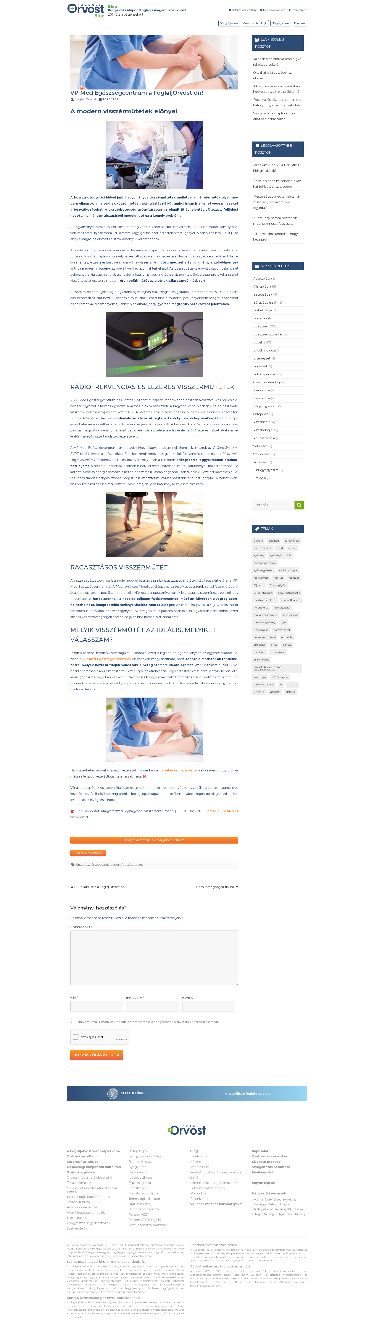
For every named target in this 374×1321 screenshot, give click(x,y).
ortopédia (286, 637)
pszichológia (278, 652)
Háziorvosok (138, 1172)
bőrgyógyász (291, 540)
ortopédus (260, 644)
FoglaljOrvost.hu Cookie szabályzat (216, 1172)
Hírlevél (196, 1162)
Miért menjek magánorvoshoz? (214, 1183)
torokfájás (289, 1199)
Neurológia (261, 398)
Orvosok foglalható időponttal (89, 1177)
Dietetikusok (76, 1218)
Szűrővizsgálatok (81, 1172)
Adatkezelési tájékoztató (147, 1225)
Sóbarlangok (138, 1188)
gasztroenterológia (289, 592)
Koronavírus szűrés (82, 1162)
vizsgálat (275, 691)
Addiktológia (262, 278)
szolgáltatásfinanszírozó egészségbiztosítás (268, 668)
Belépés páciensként (244, 9)
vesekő (298, 1209)
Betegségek (262, 294)
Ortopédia (260, 414)
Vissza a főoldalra (88, 853)
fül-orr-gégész (278, 585)
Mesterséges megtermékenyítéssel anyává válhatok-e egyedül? (276, 202)
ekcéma (257, 1199)
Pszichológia (262, 430)
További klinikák (78, 1202)
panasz (287, 644)
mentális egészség (264, 622)
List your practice (266, 1162)
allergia (258, 540)
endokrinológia (288, 570)
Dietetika (260, 318)
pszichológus (261, 659)
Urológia (259, 478)
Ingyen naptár (263, 1183)
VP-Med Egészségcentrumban (107, 659)
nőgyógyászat (282, 629)
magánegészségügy (265, 615)
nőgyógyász (261, 629)
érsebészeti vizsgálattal (179, 770)
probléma (259, 652)
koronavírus (261, 607)
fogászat (294, 577)
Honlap (188, 997)
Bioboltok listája (140, 1162)
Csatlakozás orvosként (271, 1156)
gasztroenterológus (265, 600)
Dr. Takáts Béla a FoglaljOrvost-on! (99, 887)
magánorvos (290, 615)
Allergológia (262, 286)
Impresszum (200, 1167)
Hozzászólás (81, 927)
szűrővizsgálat (280, 677)
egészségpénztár (264, 570)
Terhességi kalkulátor (144, 1199)
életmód (290, 691)
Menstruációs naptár (144, 1193)
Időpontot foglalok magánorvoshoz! (154, 840)
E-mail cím (135, 997)
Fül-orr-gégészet (266, 374)
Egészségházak (141, 1183)
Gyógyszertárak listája (145, 1156)
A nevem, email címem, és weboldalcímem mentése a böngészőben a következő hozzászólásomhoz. (148, 1021)
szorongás (260, 677)
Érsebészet (261, 358)
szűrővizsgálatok (264, 684)
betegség (273, 540)
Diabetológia (262, 310)
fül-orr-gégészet (263, 592)
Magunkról (198, 1193)
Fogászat (300, 23)
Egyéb (258, 342)
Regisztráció (299, 9)
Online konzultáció (82, 1156)
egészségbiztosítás (280, 555)
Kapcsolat (260, 1151)
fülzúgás (283, 1204)
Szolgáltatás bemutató (271, 1167)
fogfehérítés (273, 1199)
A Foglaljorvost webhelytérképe (93, 1151)
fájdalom (259, 585)
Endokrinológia (264, 350)
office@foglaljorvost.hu (252, 1094)
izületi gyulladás (262, 1209)
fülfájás (280, 1214)
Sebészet (260, 446)
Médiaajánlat (262, 1172)
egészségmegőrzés (265, 563)
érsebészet (99, 865)
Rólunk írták (199, 1199)
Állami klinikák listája (82, 1207)
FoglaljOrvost (85, 99)
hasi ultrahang (296, 1214)
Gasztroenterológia (255, 23)
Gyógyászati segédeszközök (88, 1223)
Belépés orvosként (274, 9)
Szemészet (262, 454)
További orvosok (79, 1183)
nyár (283, 622)
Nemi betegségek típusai (215, 887)
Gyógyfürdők (138, 1167)
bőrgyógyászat (262, 548)
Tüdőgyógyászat (266, 470)
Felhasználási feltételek (207, 1188)
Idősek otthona (140, 1177)
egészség (259, 555)
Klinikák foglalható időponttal (88, 1197)
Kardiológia (261, 390)
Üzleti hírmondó (202, 1156)
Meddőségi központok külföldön (94, 1167)
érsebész (83, 865)
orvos (138, 865)
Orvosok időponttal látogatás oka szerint (92, 1189)
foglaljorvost (261, 577)
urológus (259, 691)
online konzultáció (265, 637)
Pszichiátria (261, 422)
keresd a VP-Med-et (222, 811)
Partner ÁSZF (139, 1215)
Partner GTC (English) (145, 1220)
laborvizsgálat (282, 607)
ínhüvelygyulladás (264, 1204)
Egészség (260, 326)
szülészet (260, 462)
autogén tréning (263, 1214)
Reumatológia (264, 438)
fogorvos (278, 577)
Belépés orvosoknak (144, 1209)
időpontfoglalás (121, 865)
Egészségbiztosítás (268, 334)
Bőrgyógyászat (229, 23)
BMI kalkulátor (139, 1204)
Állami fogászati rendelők (86, 1213)
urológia (293, 684)
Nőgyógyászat (281, 23)
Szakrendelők (77, 1228)
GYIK (194, 1177)
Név (74, 997)
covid (280, 548)
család (292, 548)
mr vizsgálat (283, 1209)
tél (280, 684)
